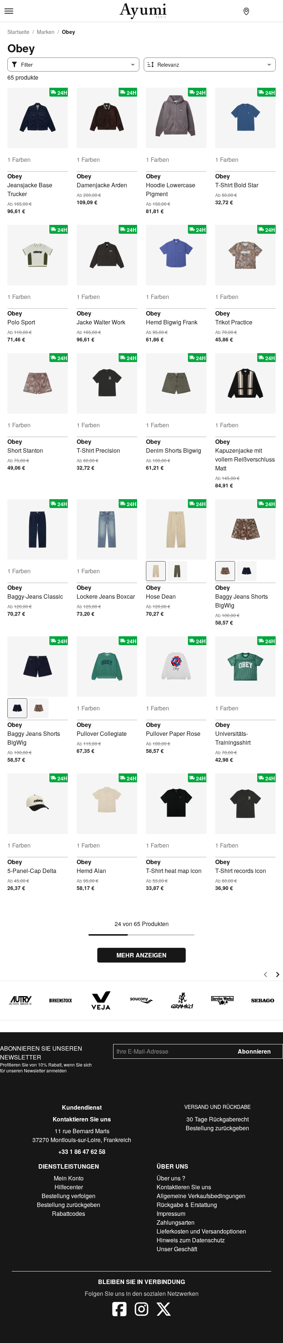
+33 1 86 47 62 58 (81, 1151)
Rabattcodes (68, 1213)
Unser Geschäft (177, 1249)
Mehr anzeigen (141, 955)
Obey (14, 176)
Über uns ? (171, 1178)
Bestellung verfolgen (68, 1195)
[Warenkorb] (275, 11)
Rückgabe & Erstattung (187, 1204)
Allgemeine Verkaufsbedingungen (201, 1195)
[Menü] (9, 11)
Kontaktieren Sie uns (82, 1119)
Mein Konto (69, 1178)
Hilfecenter (69, 1187)
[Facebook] (119, 1310)
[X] (164, 1310)
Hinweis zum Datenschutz (191, 1240)
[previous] (265, 975)
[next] (277, 975)
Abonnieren (254, 1051)
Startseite (18, 31)
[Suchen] (231, 11)
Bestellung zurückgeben (217, 1128)
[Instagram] (141, 1310)
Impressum (171, 1213)
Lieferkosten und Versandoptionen (201, 1231)
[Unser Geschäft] (246, 11)
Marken (46, 31)
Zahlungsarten (176, 1222)
